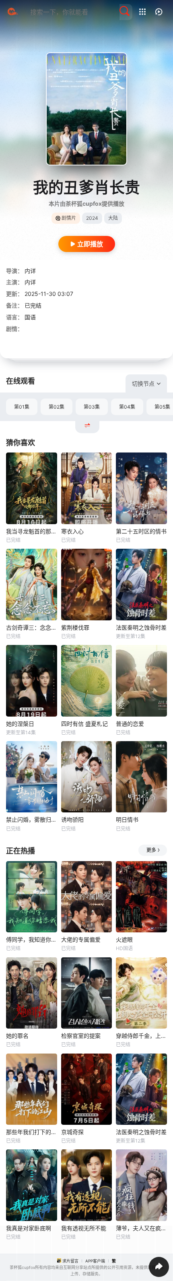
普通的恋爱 (130, 723)
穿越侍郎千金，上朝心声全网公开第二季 (141, 1035)
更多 (151, 850)
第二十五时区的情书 (141, 531)
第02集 (56, 407)
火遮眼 (124, 939)
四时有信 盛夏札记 (84, 723)
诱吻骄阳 (72, 819)
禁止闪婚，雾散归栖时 (31, 819)
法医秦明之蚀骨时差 (141, 627)
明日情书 (127, 819)
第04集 (127, 407)
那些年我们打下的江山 (31, 1131)
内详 (30, 270)
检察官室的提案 (81, 1035)
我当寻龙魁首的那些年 (31, 531)
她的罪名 (17, 1035)
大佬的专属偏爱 (81, 939)
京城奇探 (72, 1131)
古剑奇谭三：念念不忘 (31, 627)
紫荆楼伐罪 (75, 627)
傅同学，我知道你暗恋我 (31, 939)
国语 (30, 317)
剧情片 (69, 218)
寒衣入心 (72, 531)
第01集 (21, 407)
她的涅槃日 (20, 723)
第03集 (92, 407)
